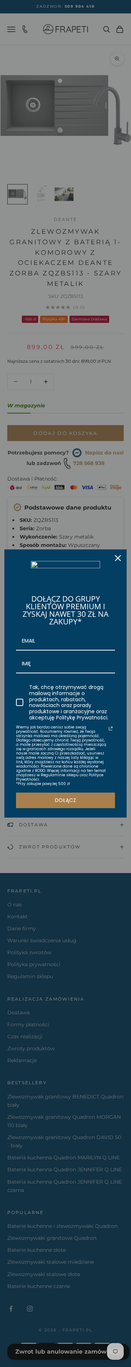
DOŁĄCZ (65, 800)
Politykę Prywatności (81, 717)
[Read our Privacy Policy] (110, 728)
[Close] (118, 558)
